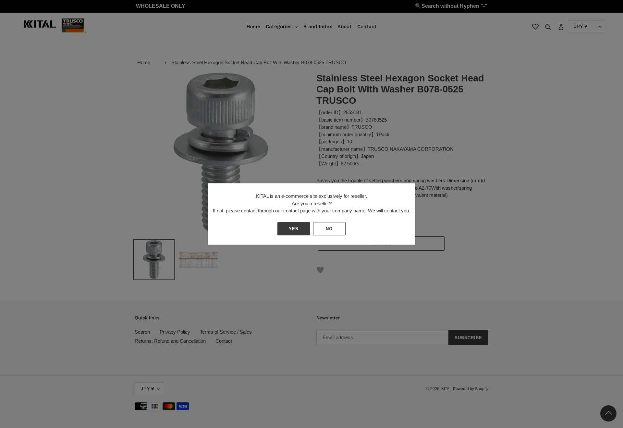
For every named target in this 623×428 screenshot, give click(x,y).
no (329, 228)
